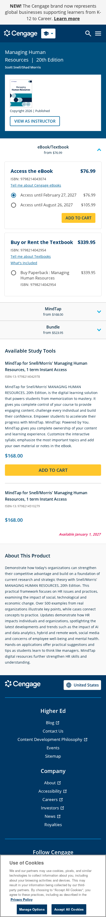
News (50, 816)
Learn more (67, 18)
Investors (50, 808)
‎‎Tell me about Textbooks (31, 257)
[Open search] (88, 33)
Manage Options (32, 909)
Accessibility (50, 791)
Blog (50, 722)
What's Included (24, 263)
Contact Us (53, 731)
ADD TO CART (78, 218)
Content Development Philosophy (50, 739)
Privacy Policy (22, 899)
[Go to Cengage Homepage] (20, 33)
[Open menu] (98, 33)
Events (53, 748)
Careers (50, 799)
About (50, 783)
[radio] (14, 195)
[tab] (53, 150)
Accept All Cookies (69, 909)
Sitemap (53, 756)
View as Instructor (34, 121)
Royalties (53, 824)
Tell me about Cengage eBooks (36, 185)
